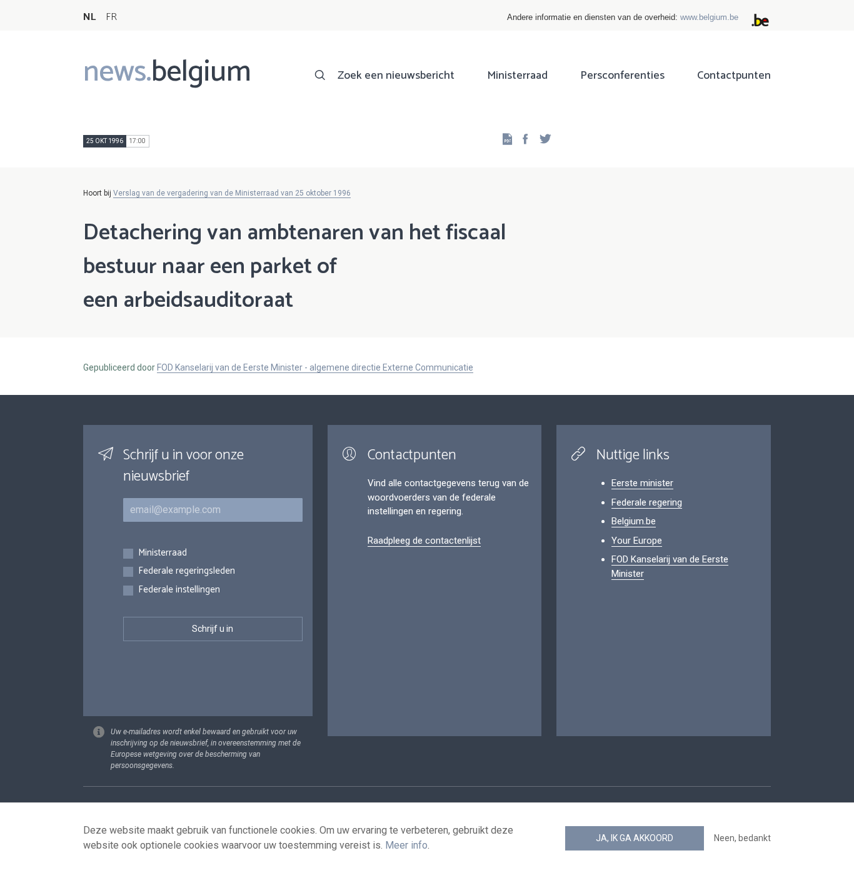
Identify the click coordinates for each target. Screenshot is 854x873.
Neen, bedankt (742, 838)
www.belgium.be (709, 17)
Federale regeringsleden (186, 571)
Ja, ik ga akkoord (634, 838)
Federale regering (646, 502)
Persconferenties (622, 75)
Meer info (406, 845)
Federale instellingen (179, 590)
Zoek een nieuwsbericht (396, 75)
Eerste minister (642, 483)
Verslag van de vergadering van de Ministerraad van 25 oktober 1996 (232, 193)
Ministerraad (517, 75)
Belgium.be (633, 521)
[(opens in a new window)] (521, 138)
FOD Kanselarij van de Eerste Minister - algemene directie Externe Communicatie (315, 367)
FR (111, 17)
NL (89, 17)
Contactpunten (734, 75)
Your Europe (636, 540)
